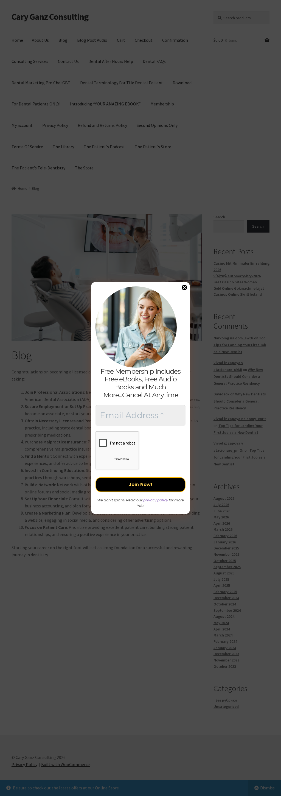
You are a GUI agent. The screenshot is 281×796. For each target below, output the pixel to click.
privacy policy (155, 500)
